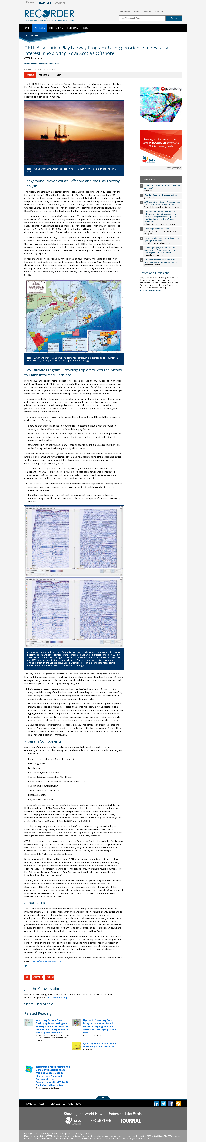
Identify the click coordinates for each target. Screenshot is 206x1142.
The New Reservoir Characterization (160, 195)
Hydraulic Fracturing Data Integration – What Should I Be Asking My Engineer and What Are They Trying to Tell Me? (99, 1026)
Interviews (56, 27)
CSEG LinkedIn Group (57, 997)
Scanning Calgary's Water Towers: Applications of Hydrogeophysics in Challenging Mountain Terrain (159, 250)
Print (58, 75)
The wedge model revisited (156, 228)
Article (30, 75)
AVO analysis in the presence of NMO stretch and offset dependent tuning (160, 260)
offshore (49, 977)
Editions (72, 27)
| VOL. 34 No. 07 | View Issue (39, 69)
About (136, 11)
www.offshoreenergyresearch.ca (48, 960)
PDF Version (44, 75)
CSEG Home (124, 11)
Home (26, 27)
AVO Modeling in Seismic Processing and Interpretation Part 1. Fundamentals (162, 203)
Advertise (147, 11)
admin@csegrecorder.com (151, 290)
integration (37, 977)
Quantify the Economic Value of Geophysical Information (99, 1045)
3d (27, 977)
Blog (85, 27)
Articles (40, 27)
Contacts (159, 11)
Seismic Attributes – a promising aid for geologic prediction (161, 239)
